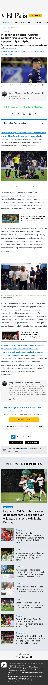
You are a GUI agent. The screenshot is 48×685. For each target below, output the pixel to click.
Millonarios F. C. (11, 426)
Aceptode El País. (23, 414)
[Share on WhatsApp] (24, 114)
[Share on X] (18, 114)
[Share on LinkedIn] (29, 114)
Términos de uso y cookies (16, 671)
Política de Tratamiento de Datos (23, 414)
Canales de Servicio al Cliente (28, 667)
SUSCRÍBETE (35, 16)
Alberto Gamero (25, 426)
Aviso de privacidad (36, 669)
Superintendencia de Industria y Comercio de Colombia (25, 676)
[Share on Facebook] (13, 114)
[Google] (16, 442)
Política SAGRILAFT (14, 672)
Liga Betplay (38, 426)
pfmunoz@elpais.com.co (15, 682)
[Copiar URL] (35, 114)
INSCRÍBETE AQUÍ (24, 419)
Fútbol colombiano (12, 429)
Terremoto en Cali (22, 22)
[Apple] (32, 442)
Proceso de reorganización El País (18, 678)
